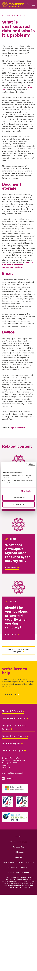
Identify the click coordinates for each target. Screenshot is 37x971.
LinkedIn (9, 778)
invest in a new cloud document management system (18, 264)
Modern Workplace (11, 743)
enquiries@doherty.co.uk (12, 773)
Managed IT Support (12, 711)
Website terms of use (18, 842)
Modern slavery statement (18, 872)
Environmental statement (18, 867)
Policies (18, 837)
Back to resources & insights (18, 650)
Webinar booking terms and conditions (18, 862)
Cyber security (18, 427)
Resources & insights (13, 16)
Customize (17, 504)
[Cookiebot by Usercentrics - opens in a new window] (26, 464)
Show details (26, 491)
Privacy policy (18, 847)
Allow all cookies (18, 497)
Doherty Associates (13, 4)
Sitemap (18, 857)
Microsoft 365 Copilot (13, 750)
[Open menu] (33, 4)
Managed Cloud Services (14, 736)
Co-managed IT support (14, 718)
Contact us (11, 694)
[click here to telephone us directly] (29, 4)
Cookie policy (18, 852)
